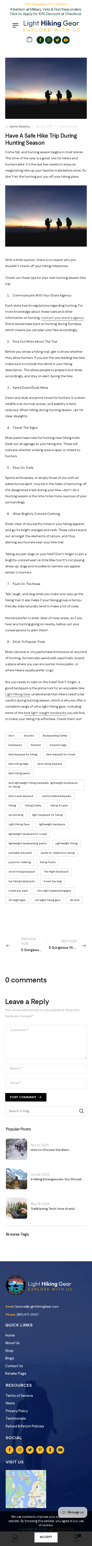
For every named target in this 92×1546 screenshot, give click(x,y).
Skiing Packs (48, 862)
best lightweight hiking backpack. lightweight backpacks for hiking (42, 785)
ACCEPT (46, 1537)
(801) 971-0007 (28, 1315)
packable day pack (20, 853)
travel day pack (18, 891)
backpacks (15, 745)
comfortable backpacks (56, 796)
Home (10, 1335)
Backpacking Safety (55, 736)
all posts (29, 736)
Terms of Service (19, 1395)
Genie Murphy (19, 126)
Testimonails (16, 1418)
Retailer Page (15, 1373)
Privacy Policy (17, 1411)
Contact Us (14, 1366)
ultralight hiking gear (47, 900)
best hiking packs (19, 773)
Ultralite (74, 900)
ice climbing (15, 815)
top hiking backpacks (21, 881)
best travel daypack (20, 796)
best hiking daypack (50, 764)
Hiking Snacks (59, 806)
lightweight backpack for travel (27, 834)
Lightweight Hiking (66, 843)
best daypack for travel (60, 755)
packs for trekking (19, 862)
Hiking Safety (33, 806)
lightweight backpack (52, 824)
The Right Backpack (56, 872)
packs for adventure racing (58, 853)
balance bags (58, 745)
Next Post (68, 944)
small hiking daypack (21, 872)
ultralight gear (17, 900)
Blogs (9, 1358)
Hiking (12, 806)
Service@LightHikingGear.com (37, 1307)
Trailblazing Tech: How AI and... (53, 1208)
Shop (9, 1350)
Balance (36, 745)
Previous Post (33, 945)
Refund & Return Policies (25, 1426)
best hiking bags (18, 764)
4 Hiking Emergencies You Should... (57, 1179)
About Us (12, 1343)
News (10, 1403)
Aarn (11, 736)
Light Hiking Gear (19, 824)
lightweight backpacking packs (27, 843)
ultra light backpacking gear (54, 891)
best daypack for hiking (22, 755)
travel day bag (53, 881)
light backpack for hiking (47, 815)
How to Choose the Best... (51, 1150)
